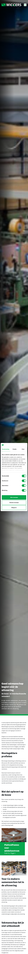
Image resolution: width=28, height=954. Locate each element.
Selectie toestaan (14, 502)
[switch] (24, 481)
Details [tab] (14, 449)
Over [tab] (23, 449)
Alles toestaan (14, 497)
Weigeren (14, 507)
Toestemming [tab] (5, 449)
